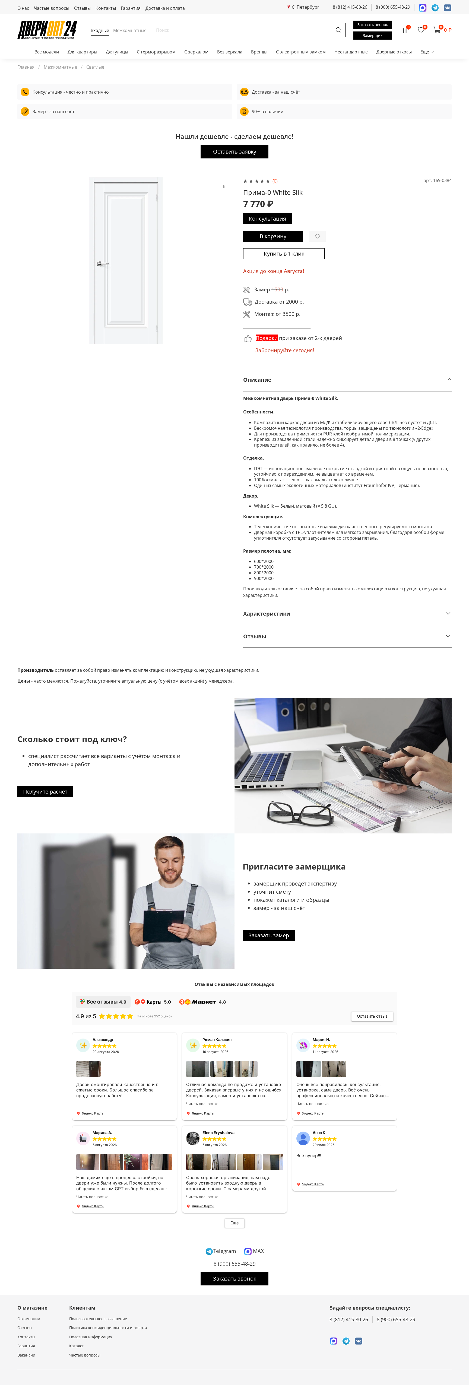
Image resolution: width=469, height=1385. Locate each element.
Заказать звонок (372, 24)
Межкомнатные (60, 67)
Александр (103, 1039)
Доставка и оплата (165, 8)
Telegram (224, 1250)
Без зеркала (229, 52)
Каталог (76, 1345)
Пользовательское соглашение (98, 1318)
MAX (258, 1250)
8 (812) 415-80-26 (350, 7)
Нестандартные (351, 52)
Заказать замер (268, 935)
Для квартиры (82, 52)
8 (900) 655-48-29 (393, 7)
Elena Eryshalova (218, 1132)
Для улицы (117, 52)
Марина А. (102, 1132)
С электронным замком (301, 52)
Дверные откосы (394, 52)
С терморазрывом (156, 52)
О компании (28, 1318)
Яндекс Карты (93, 1113)
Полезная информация (90, 1336)
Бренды (259, 52)
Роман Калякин (217, 1039)
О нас (23, 8)
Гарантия (131, 8)
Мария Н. (321, 1039)
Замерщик (372, 35)
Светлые (95, 67)
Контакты (106, 8)
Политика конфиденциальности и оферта (108, 1327)
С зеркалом (196, 52)
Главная (25, 67)
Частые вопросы (51, 8)
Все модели (46, 52)
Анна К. (320, 1132)
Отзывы (82, 8)
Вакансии (26, 1355)
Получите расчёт (45, 791)
